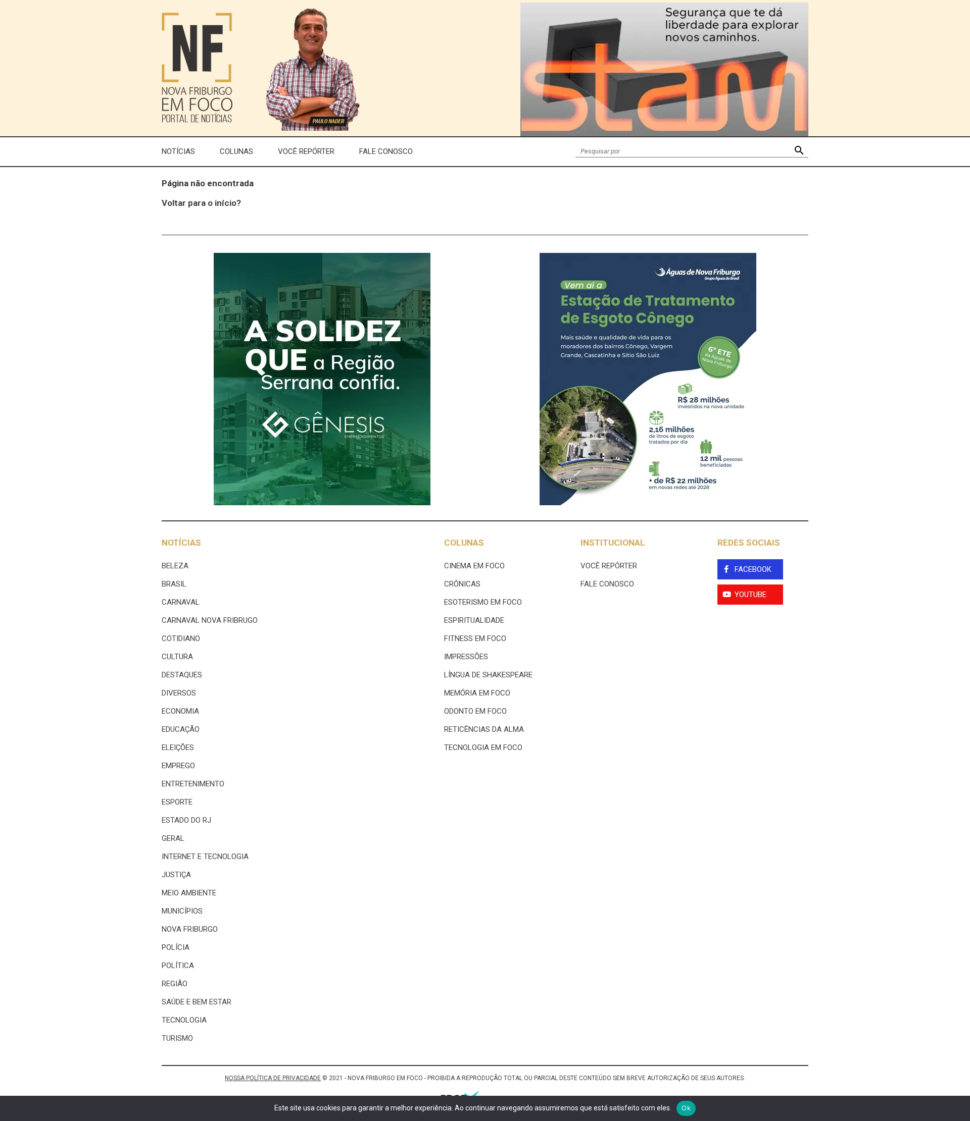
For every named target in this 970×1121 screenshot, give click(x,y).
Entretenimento (193, 783)
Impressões (466, 656)
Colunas (236, 151)
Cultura (177, 656)
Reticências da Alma (484, 729)
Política (178, 965)
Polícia (175, 947)
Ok (686, 1108)
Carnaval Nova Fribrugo (210, 620)
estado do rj (186, 820)
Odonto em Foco (475, 711)
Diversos (179, 693)
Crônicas (462, 584)
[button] (799, 151)
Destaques (182, 674)
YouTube (750, 594)
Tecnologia (184, 1020)
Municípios (182, 911)
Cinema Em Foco (474, 565)
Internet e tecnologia (205, 856)
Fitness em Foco (475, 638)
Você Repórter (306, 151)
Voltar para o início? (201, 203)
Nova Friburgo (190, 929)
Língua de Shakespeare (488, 674)
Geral (173, 838)
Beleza (175, 565)
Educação (181, 729)
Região (174, 983)
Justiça (176, 874)
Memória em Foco (477, 693)
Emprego (178, 765)
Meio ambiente (189, 892)
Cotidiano (181, 638)
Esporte (177, 802)
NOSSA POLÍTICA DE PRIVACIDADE (273, 1078)
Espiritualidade (474, 620)
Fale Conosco (386, 151)
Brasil (174, 584)
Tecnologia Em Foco (483, 747)
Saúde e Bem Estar (196, 1001)
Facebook (753, 569)
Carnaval (181, 602)
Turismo (177, 1038)
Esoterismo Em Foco (483, 602)
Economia (180, 711)
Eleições (178, 747)
